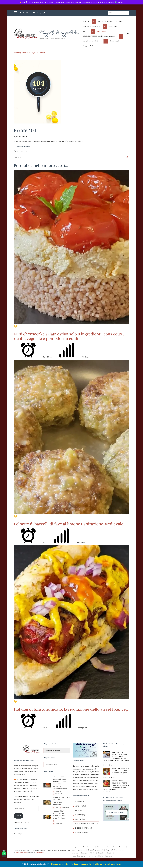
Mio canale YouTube (103, 847)
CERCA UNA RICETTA (90, 26)
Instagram (75, 853)
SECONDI (78, 815)
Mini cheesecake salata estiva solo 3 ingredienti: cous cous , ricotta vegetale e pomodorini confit (69, 336)
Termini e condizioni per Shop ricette (101, 856)
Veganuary (113, 26)
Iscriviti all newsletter (78, 856)
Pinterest (84, 853)
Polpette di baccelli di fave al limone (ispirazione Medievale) (69, 524)
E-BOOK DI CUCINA (82, 828)
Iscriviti (18, 816)
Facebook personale (78, 850)
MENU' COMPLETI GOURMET (85, 824)
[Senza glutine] (15, 326)
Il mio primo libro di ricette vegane (83, 847)
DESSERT (78, 819)
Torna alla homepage (22, 146)
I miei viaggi (114, 41)
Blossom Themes (22, 852)
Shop (84, 31)
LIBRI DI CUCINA (81, 832)
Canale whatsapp (119, 847)
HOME (85, 21)
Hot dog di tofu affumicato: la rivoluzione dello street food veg (71, 709)
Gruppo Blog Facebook (95, 850)
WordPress (39, 852)
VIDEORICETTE (103, 31)
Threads (100, 853)
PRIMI (77, 810)
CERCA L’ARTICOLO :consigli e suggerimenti (99, 36)
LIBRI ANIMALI (80, 802)
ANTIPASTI (79, 806)
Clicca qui (120, 2)
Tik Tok (92, 853)
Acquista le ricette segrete (115, 850)
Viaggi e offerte (88, 46)
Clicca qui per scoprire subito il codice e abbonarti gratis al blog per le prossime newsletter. (86, 864)
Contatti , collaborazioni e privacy (110, 21)
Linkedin (109, 853)
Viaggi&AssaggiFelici (58, 33)
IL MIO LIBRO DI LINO (116, 812)
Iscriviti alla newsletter (91, 41)
